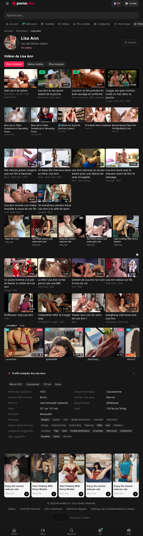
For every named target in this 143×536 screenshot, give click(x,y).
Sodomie (99, 97)
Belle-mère (43, 97)
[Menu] (7, 3)
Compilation (44, 322)
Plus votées (83, 24)
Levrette (42, 212)
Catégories (104, 24)
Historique (124, 24)
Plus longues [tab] (56, 64)
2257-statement (53, 508)
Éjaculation (9, 94)
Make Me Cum (12, 239)
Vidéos (65, 24)
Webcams (31, 24)
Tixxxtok (49, 24)
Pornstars (21, 31)
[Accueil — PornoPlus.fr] (23, 3)
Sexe (26, 94)
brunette (45, 436)
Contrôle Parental (30, 508)
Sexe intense (10, 97)
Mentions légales (77, 508)
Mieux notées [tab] (35, 64)
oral (108, 425)
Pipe (56, 430)
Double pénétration (79, 430)
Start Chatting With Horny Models (126, 240)
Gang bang (111, 322)
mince (56, 436)
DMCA (12, 508)
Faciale (19, 94)
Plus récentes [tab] (14, 64)
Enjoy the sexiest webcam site (67, 240)
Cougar (109, 101)
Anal (74, 97)
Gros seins (55, 97)
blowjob (45, 419)
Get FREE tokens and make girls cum (42, 240)
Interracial (43, 286)
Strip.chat (9, 242)
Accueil (14, 24)
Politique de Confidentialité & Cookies (113, 508)
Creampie (98, 430)
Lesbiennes (126, 430)
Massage (110, 180)
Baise (7, 177)
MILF (91, 97)
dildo (99, 425)
